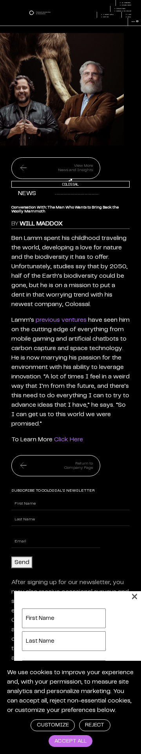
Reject (94, 725)
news (128, 17)
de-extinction (124, 3)
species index (125, 5)
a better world (107, 14)
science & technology (122, 11)
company (104, 17)
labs (128, 14)
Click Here (68, 439)
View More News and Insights (75, 168)
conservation (119, 8)
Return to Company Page (78, 465)
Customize (53, 725)
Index (135, 21)
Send (21, 562)
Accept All (70, 741)
